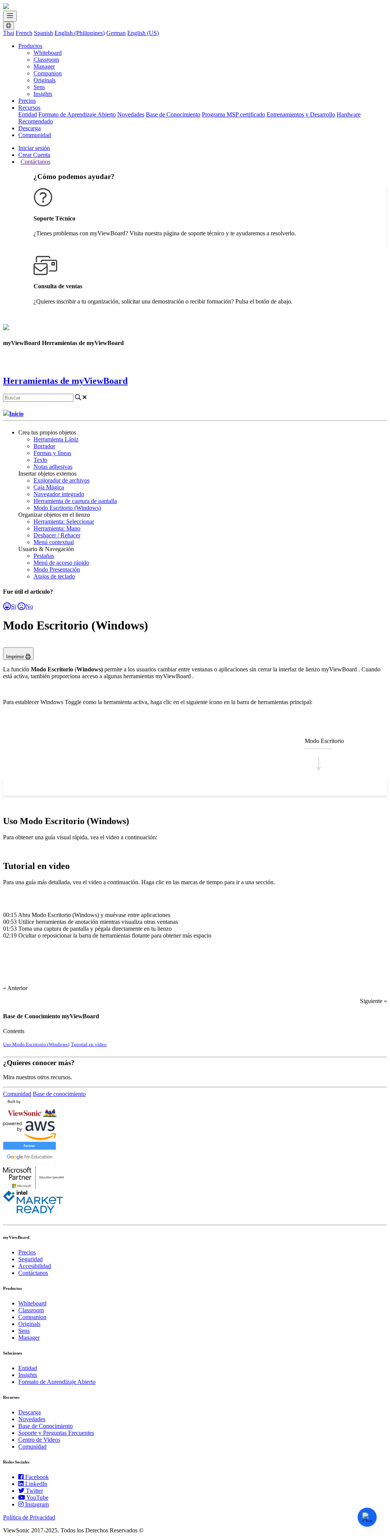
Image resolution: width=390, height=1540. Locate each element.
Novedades (130, 114)
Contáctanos (35, 161)
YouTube (37, 1497)
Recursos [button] (29, 107)
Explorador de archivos (62, 480)
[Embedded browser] (263, 786)
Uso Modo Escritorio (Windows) (36, 1044)
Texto (40, 460)
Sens (39, 87)
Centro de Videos (39, 1439)
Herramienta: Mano (57, 528)
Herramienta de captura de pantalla (75, 501)
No (29, 606)
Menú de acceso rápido (61, 562)
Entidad (27, 114)
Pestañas (44, 556)
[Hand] (44, 786)
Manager (44, 66)
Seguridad (30, 1259)
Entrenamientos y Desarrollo (301, 114)
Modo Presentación (57, 569)
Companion (48, 73)
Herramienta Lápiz (56, 439)
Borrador (44, 446)
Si (13, 606)
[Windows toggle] (318, 786)
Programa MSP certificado (233, 114)
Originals (45, 80)
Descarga (29, 128)
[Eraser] (99, 786)
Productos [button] (30, 46)
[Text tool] (154, 786)
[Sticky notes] (181, 786)
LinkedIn (36, 1484)
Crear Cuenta (34, 155)
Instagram (37, 1504)
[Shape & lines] (126, 786)
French (24, 33)
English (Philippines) (79, 33)
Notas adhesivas (53, 466)
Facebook (37, 1477)
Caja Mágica (49, 487)
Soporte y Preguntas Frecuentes (56, 1433)
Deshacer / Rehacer (57, 535)
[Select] (16, 786)
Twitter (34, 1490)
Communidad (34, 135)
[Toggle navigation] (10, 16)
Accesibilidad (34, 1266)
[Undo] (346, 786)
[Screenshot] (291, 786)
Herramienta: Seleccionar (64, 521)
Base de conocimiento (59, 1094)
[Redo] (373, 786)
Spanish (43, 33)
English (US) (143, 33)
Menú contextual (54, 542)
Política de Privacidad (29, 1517)
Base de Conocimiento (173, 114)
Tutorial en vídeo (89, 1044)
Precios (27, 100)
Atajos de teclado (54, 576)
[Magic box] (236, 786)
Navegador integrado (59, 494)
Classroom (46, 59)
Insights (43, 94)
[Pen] (71, 786)
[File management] (208, 786)
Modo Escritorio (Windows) (67, 508)
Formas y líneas (52, 453)
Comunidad (17, 1094)
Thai (8, 33)
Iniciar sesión (34, 148)
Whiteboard (48, 53)
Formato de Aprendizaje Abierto (77, 114)
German (116, 33)
